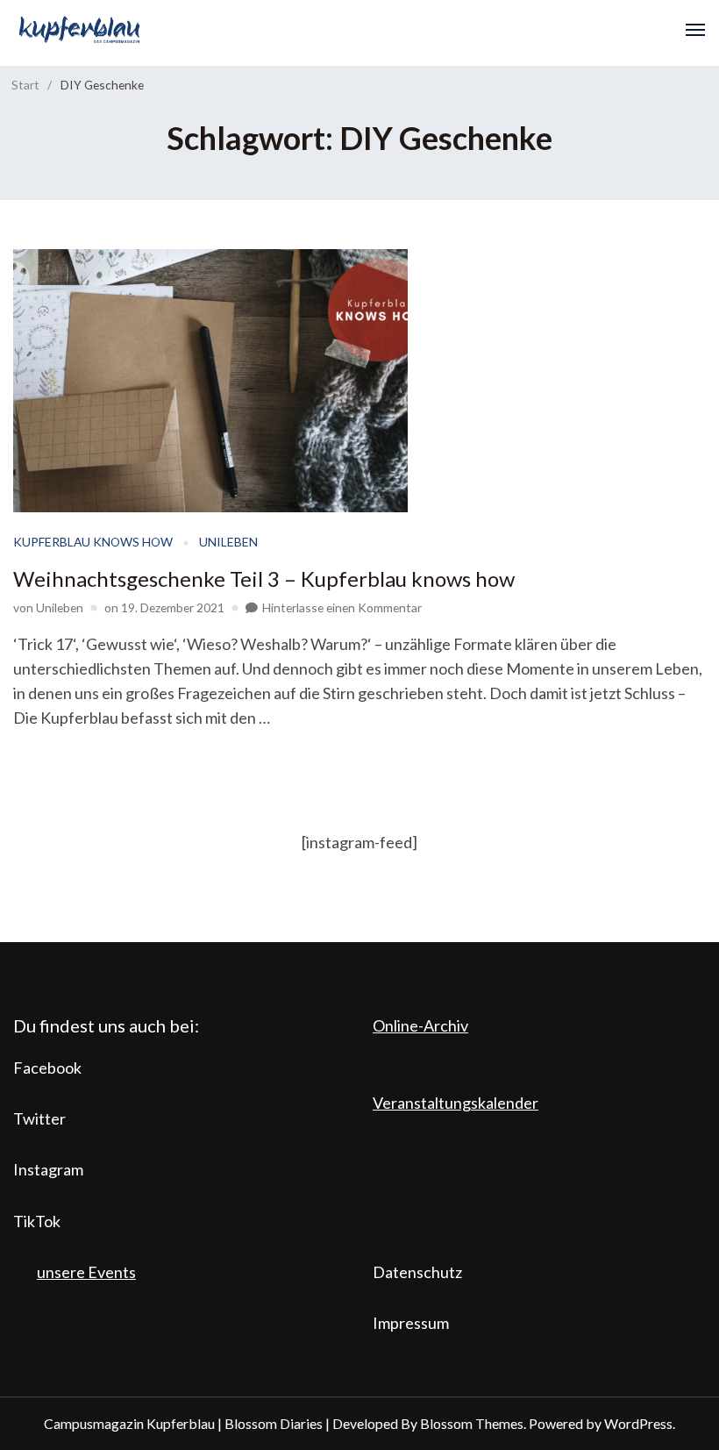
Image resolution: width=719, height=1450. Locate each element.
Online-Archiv (420, 1025)
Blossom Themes (471, 1423)
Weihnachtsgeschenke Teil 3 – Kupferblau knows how (264, 578)
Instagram (48, 1169)
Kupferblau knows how (93, 541)
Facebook (47, 1067)
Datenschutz (417, 1272)
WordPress (638, 1423)
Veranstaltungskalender (455, 1102)
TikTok (37, 1221)
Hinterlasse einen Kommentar (342, 607)
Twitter (39, 1118)
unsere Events (86, 1272)
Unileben (228, 541)
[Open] (695, 29)
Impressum (411, 1322)
